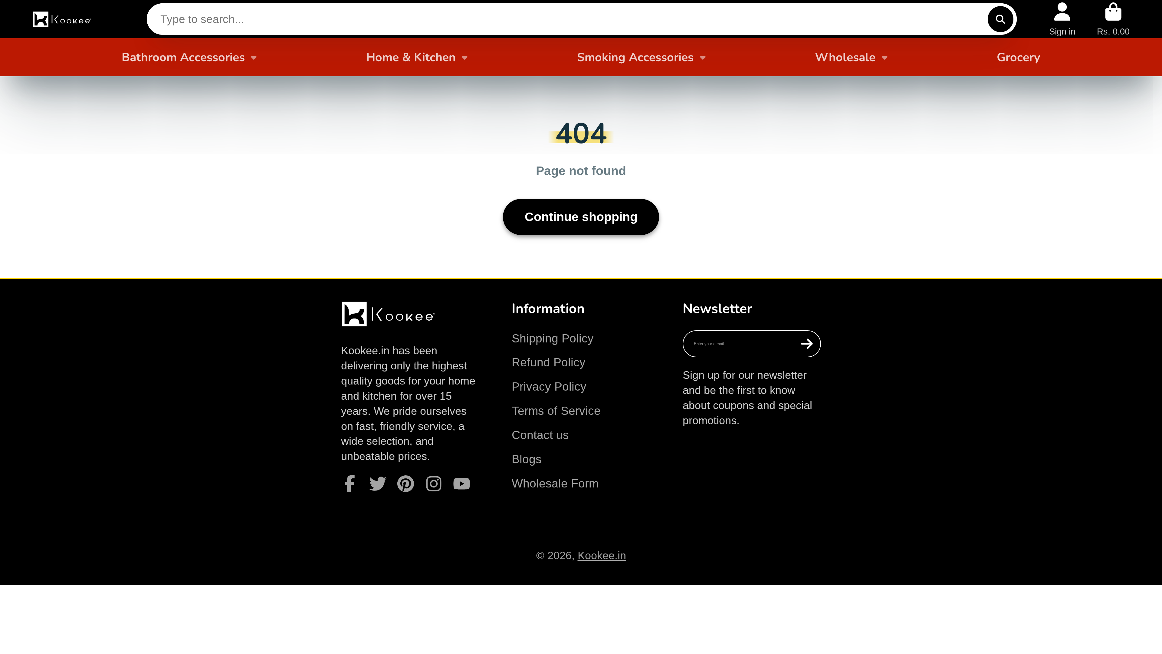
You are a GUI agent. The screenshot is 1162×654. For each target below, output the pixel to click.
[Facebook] (349, 483)
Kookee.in (602, 556)
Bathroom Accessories (183, 57)
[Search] (1001, 19)
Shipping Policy (553, 338)
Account (1062, 19)
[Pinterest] (405, 483)
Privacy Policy (549, 386)
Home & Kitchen (411, 57)
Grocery (1018, 57)
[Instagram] (433, 483)
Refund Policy (549, 362)
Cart (1113, 19)
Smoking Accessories (635, 57)
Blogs (527, 459)
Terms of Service (556, 410)
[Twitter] (377, 483)
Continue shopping (581, 217)
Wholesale (845, 57)
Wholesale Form (555, 483)
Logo (62, 19)
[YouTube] (461, 483)
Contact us (540, 434)
